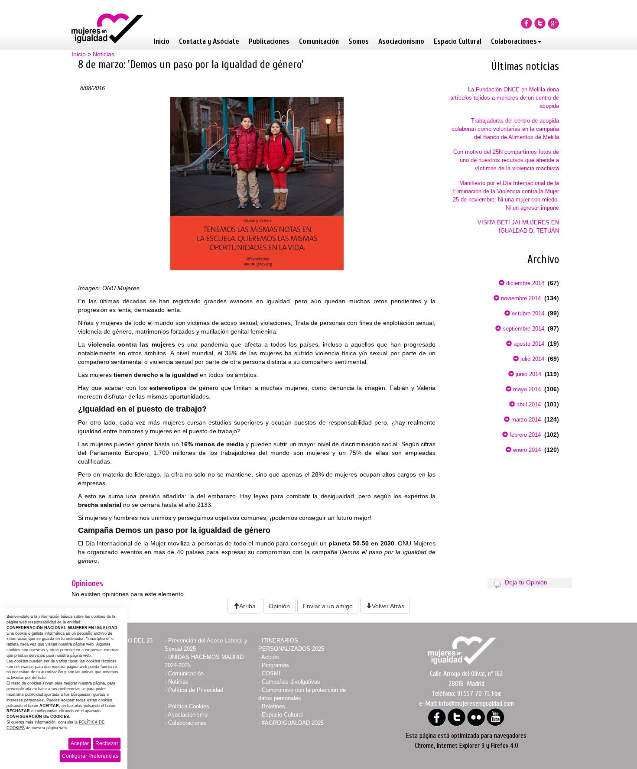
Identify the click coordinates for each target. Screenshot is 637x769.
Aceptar (80, 743)
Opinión (279, 606)
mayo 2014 (526, 389)
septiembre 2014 (522, 328)
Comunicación (319, 41)
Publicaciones (269, 41)
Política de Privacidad (195, 690)
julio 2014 (531, 359)
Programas (275, 665)
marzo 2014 (525, 419)
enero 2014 (526, 450)
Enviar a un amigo (328, 606)
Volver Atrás (388, 606)
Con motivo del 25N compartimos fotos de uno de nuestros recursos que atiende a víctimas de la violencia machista (506, 160)
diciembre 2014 (524, 283)
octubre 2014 (527, 313)
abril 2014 (528, 404)
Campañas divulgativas (291, 681)
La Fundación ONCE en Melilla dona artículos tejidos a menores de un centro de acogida (504, 97)
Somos (358, 41)
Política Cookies (188, 706)
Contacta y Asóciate (209, 41)
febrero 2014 (524, 435)
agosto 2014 (528, 344)
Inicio (161, 41)
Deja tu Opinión (526, 582)
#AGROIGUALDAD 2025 (293, 723)
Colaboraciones (514, 41)
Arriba (247, 606)
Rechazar (106, 743)
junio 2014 (527, 374)
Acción (270, 657)
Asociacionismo (401, 41)
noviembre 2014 (520, 298)
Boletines (273, 706)
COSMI (271, 673)
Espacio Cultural (457, 41)
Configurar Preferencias (90, 756)
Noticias (103, 54)
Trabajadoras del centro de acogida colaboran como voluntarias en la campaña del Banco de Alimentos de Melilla (505, 128)
